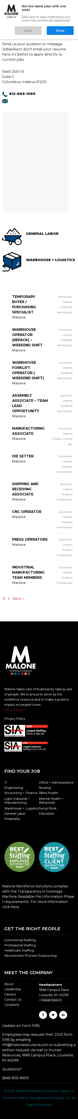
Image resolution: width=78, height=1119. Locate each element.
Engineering (13, 788)
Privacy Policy (14, 719)
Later (41, 28)
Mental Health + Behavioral (51, 801)
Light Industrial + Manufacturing (17, 801)
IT (5, 783)
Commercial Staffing (20, 940)
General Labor (14, 814)
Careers (10, 994)
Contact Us (12, 999)
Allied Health (48, 793)
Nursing (45, 788)
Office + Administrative (56, 783)
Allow (64, 28)
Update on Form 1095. (21, 1026)
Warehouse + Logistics (21, 808)
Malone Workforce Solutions (37, 1091)
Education (46, 814)
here (15, 907)
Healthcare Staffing (19, 950)
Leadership (12, 989)
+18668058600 (50, 1000)
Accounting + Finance (20, 793)
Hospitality (12, 819)
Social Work (48, 808)
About (9, 984)
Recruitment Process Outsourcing (30, 956)
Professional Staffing (20, 945)
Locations (11, 1005)
